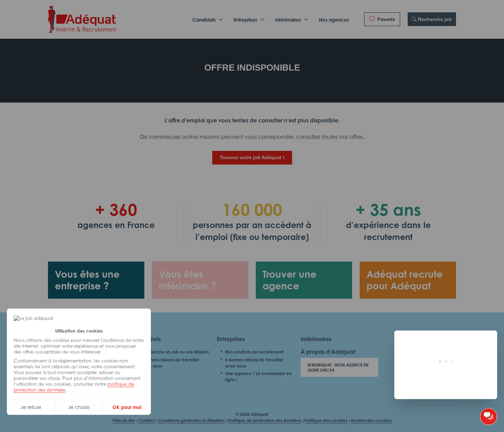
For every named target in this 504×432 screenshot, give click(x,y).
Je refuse (31, 407)
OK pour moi (126, 407)
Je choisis (78, 407)
